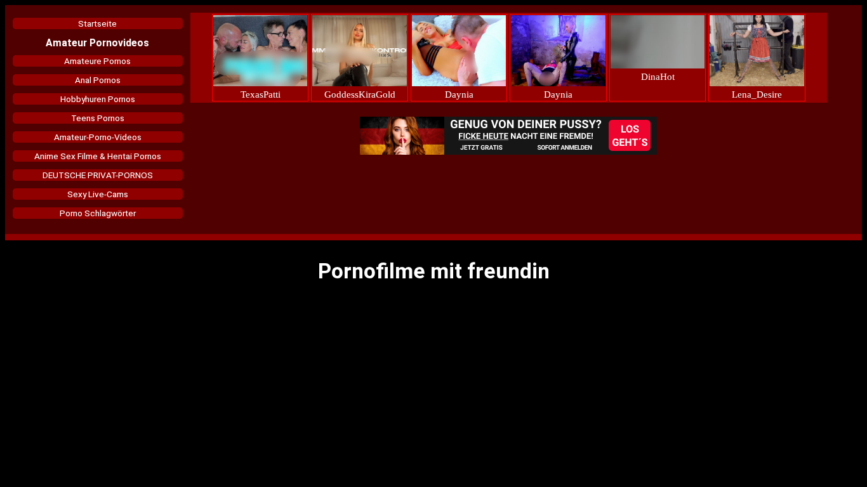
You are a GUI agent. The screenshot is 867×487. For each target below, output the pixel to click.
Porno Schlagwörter (98, 213)
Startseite (97, 23)
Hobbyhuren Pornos (97, 99)
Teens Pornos (97, 118)
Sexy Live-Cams (97, 194)
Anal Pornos (98, 80)
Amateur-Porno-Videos (98, 137)
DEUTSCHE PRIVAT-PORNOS (98, 175)
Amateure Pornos (97, 61)
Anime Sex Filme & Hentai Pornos (97, 156)
